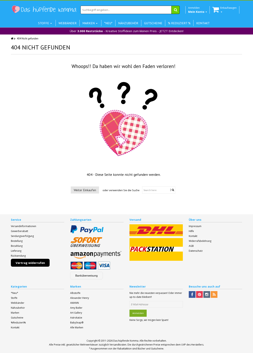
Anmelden (138, 313)
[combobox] (130, 10)
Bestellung (17, 241)
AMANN (74, 303)
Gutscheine (17, 317)
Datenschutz (196, 250)
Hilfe (191, 231)
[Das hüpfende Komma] (44, 9)
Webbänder (17, 303)
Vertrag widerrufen (30, 263)
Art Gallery (76, 312)
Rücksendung (18, 255)
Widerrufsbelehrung (200, 241)
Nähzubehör (18, 307)
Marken (15, 312)
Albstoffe (75, 293)
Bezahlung (17, 246)
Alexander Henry (79, 298)
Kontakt (193, 236)
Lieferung (16, 250)
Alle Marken (76, 327)
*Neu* (14, 293)
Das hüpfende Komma (125, 340)
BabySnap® (76, 322)
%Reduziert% (18, 322)
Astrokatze (76, 317)
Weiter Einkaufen (85, 190)
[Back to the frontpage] (12, 38)
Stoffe (14, 298)
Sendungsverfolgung (22, 236)
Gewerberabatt (19, 231)
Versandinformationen (23, 226)
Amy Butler (76, 307)
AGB (191, 246)
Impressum (195, 226)
